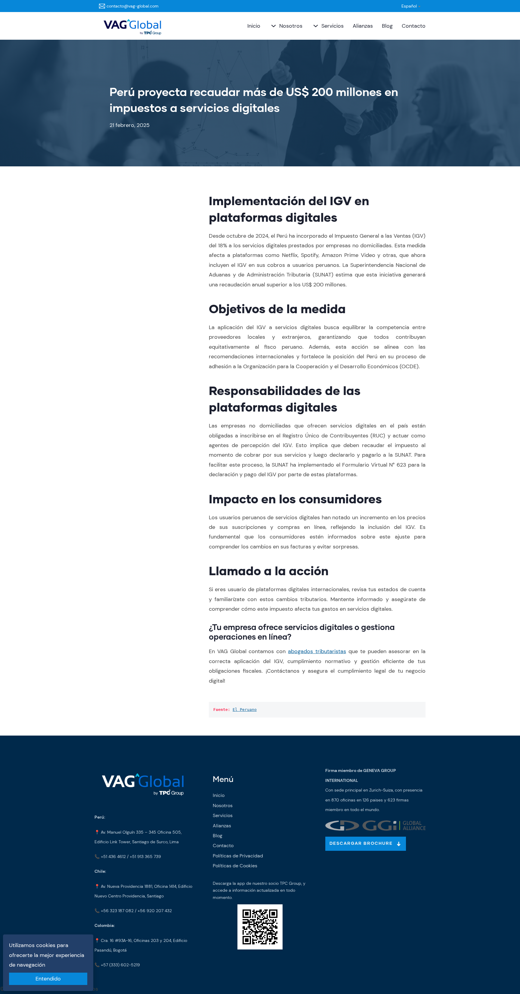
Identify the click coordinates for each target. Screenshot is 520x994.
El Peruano (245, 709)
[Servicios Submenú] (314, 26)
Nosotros (290, 25)
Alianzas (363, 25)
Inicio (253, 25)
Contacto (414, 25)
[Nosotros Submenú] (272, 26)
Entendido (48, 978)
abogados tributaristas (317, 651)
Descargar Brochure (361, 843)
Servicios (332, 25)
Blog (387, 25)
